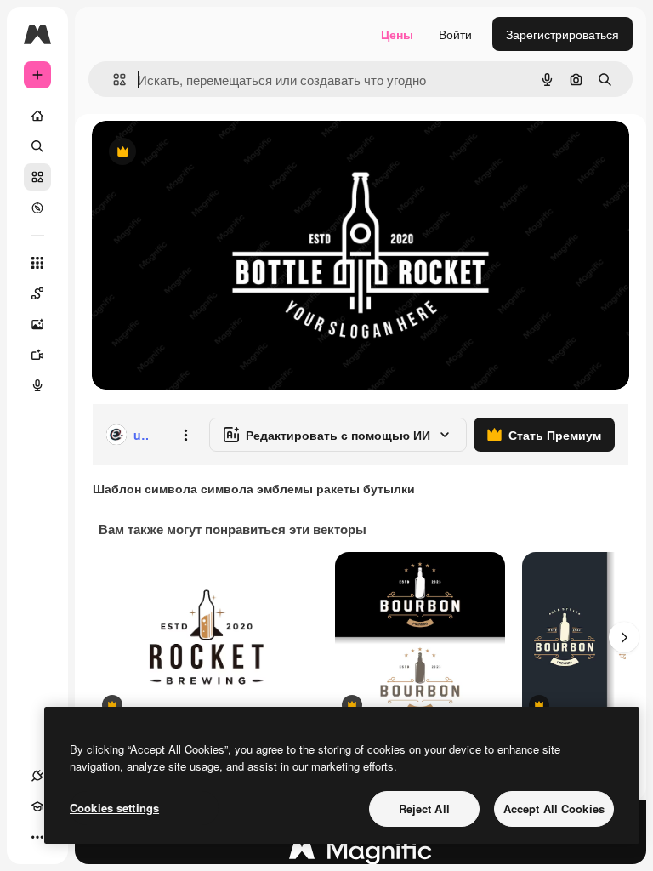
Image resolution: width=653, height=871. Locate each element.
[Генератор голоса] (37, 385)
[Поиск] (37, 146)
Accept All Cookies (554, 808)
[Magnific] (360, 854)
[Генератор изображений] (37, 324)
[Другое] (37, 837)
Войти (455, 34)
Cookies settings (114, 808)
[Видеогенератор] (37, 354)
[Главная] (37, 115)
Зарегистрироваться (562, 34)
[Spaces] (37, 293)
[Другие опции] (185, 435)
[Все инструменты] (37, 262)
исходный (206, 153)
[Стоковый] (37, 177)
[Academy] (37, 806)
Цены (397, 34)
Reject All (424, 808)
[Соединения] (37, 775)
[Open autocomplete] (112, 79)
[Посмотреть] (37, 207)
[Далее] (624, 637)
